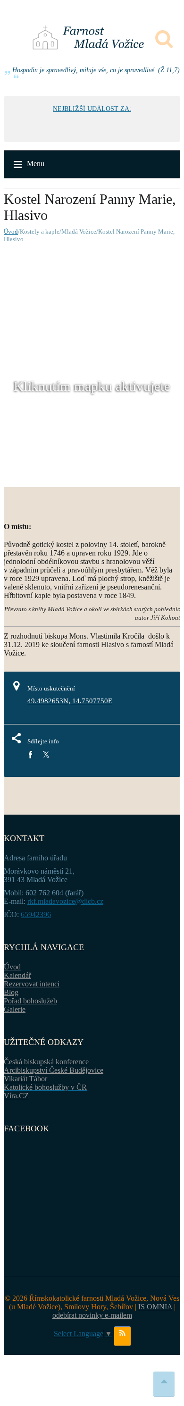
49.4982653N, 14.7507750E (69, 701)
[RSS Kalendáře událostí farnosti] (122, 1336)
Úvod (11, 231)
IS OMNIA (155, 1307)
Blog (11, 992)
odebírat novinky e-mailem (92, 1315)
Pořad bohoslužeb (30, 1001)
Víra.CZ (16, 1096)
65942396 (36, 914)
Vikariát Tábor (25, 1079)
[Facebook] (30, 755)
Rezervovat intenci (31, 984)
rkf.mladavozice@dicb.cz (65, 901)
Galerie (14, 1009)
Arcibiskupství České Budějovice (53, 1070)
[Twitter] (46, 755)
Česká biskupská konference (46, 1062)
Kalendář (17, 975)
